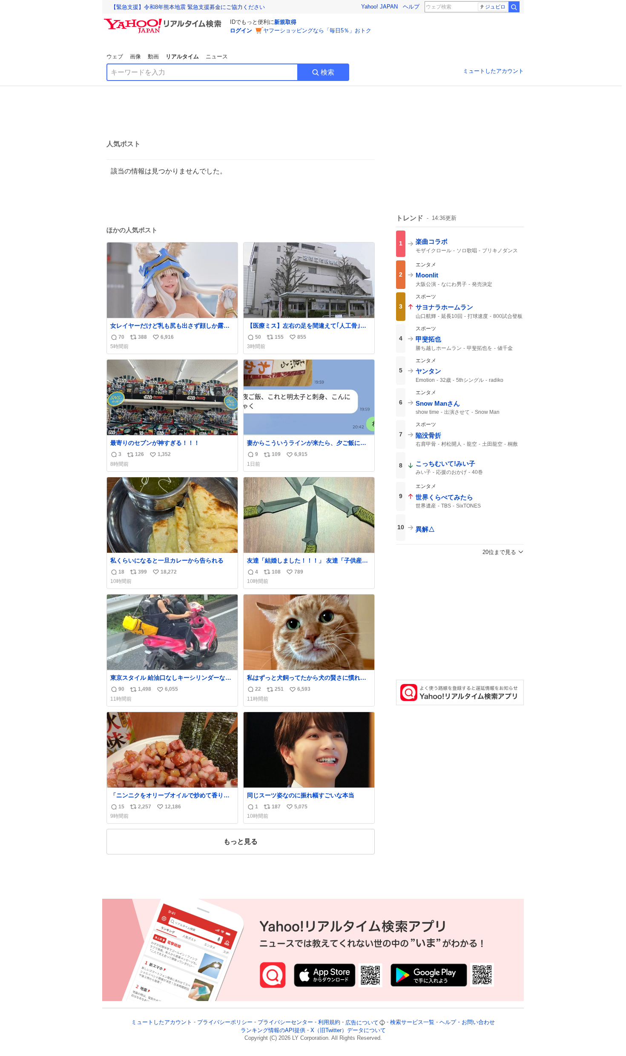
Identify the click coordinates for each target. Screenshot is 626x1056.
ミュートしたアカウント (493, 71)
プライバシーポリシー (225, 1022)
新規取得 (285, 22)
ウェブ (114, 56)
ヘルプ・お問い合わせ (467, 1022)
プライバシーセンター (285, 1022)
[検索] (514, 6)
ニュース (217, 56)
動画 (153, 56)
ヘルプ (411, 6)
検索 (327, 72)
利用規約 (329, 1022)
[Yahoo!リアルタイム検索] (164, 21)
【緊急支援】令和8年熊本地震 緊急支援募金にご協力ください (188, 7)
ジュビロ (495, 7)
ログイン (241, 30)
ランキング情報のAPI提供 (273, 1030)
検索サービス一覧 (412, 1022)
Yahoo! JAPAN (379, 6)
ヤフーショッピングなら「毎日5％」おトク (317, 30)
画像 (135, 56)
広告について (362, 1022)
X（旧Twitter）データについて (348, 1030)
